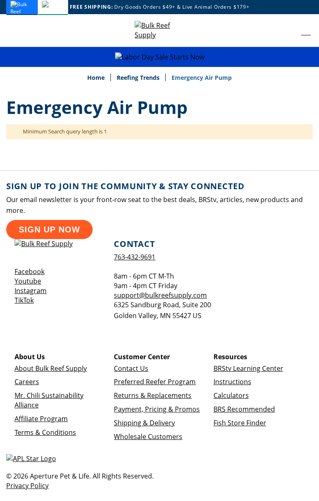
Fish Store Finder (239, 422)
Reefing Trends (139, 77)
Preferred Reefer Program (155, 381)
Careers (27, 381)
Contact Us (131, 368)
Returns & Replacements (152, 395)
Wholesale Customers (148, 436)
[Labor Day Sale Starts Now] (159, 57)
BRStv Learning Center (248, 368)
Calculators (231, 395)
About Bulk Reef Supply (51, 368)
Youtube (28, 281)
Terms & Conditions (45, 432)
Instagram (31, 290)
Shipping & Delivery (144, 422)
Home (96, 77)
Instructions (232, 381)
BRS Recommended (244, 409)
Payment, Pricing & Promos (157, 409)
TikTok (24, 300)
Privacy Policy (27, 485)
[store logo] (159, 30)
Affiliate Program (41, 418)
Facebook (29, 271)
